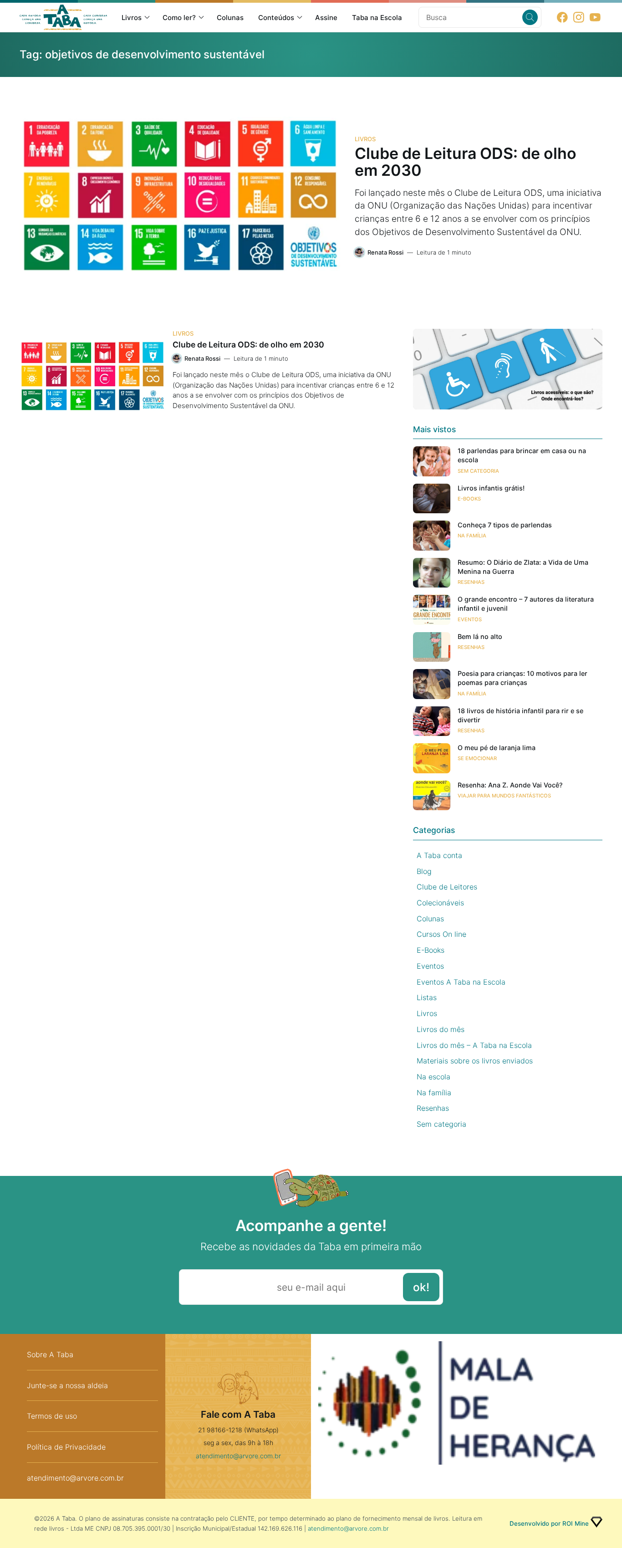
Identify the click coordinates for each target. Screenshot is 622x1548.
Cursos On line (441, 934)
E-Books (469, 499)
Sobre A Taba (50, 1354)
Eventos (470, 619)
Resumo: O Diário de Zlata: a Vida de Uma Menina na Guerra (523, 566)
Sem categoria (478, 471)
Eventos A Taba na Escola (461, 981)
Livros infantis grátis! (491, 488)
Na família (472, 535)
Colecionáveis (440, 902)
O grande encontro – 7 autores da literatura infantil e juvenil (526, 603)
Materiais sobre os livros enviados (475, 1060)
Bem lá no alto (480, 636)
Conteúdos (276, 17)
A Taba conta (439, 855)
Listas (427, 997)
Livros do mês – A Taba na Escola (474, 1045)
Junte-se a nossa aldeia (67, 1385)
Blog (424, 871)
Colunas (230, 17)
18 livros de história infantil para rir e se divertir (520, 715)
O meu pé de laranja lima (496, 747)
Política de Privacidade (66, 1446)
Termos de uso (52, 1415)
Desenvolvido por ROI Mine (549, 1523)
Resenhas (471, 582)
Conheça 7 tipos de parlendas (505, 525)
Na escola (433, 1076)
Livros (132, 17)
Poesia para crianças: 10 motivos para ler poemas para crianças (522, 677)
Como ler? (179, 17)
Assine (326, 17)
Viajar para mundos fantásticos (504, 795)
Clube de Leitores (447, 886)
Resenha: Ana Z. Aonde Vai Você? (510, 785)
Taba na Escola (377, 17)
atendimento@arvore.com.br (75, 1477)
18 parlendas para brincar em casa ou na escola (522, 455)
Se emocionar (477, 758)
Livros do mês (440, 1029)
